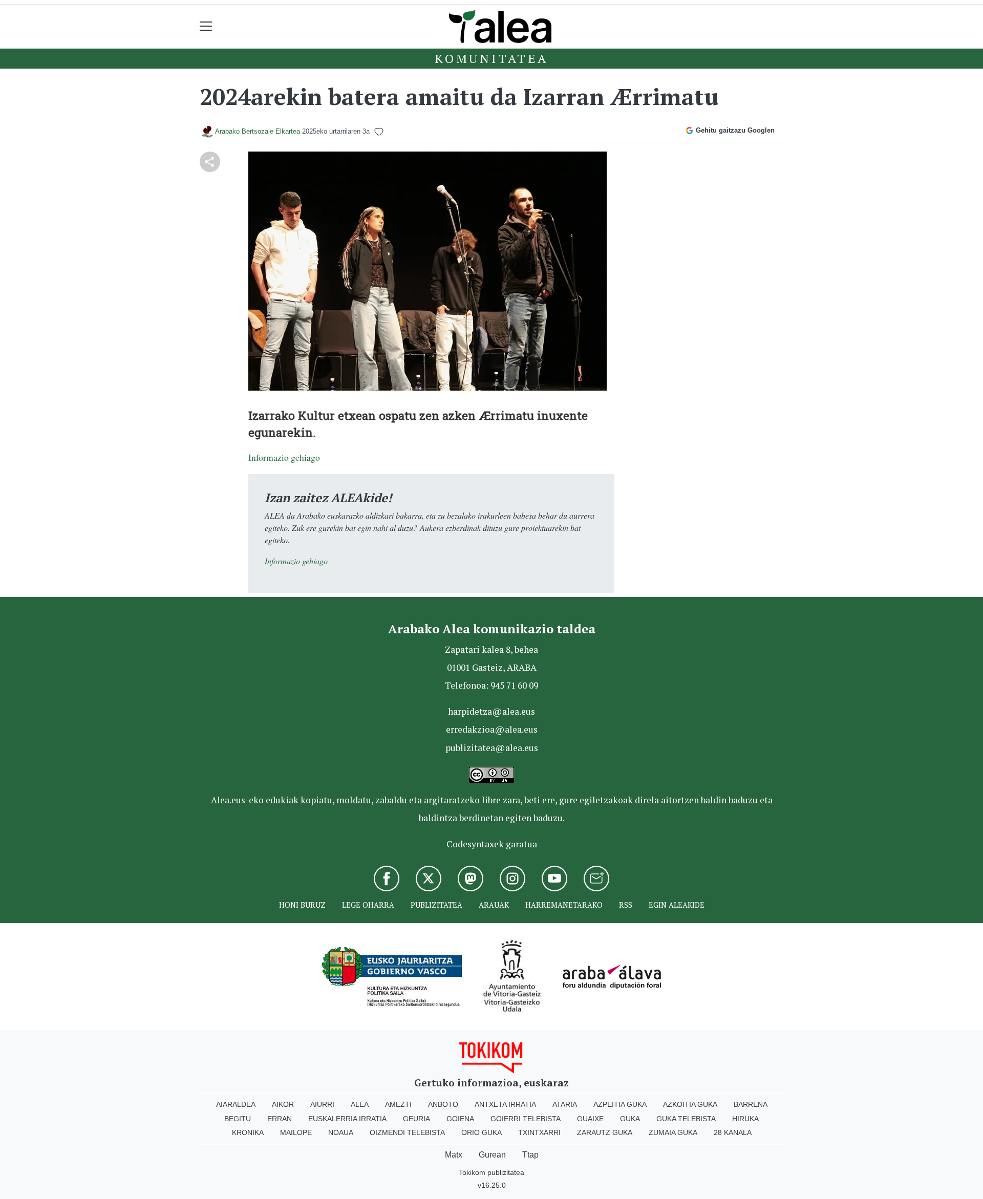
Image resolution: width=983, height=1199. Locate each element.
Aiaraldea (235, 1104)
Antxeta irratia (505, 1104)
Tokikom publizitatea (491, 1172)
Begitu (237, 1119)
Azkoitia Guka (690, 1104)
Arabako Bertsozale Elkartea (257, 131)
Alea (360, 1104)
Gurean (492, 1154)
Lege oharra (368, 905)
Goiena (460, 1119)
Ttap (530, 1154)
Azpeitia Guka (620, 1104)
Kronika (248, 1132)
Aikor (283, 1104)
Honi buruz (302, 905)
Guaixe (590, 1119)
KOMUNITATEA (491, 58)
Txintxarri (539, 1132)
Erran (279, 1119)
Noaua (340, 1132)
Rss (625, 905)
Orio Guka (481, 1132)
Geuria (416, 1119)
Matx (453, 1154)
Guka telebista (686, 1119)
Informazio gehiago (284, 457)
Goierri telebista (525, 1119)
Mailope (296, 1132)
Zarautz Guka (604, 1132)
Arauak (494, 905)
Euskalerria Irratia (347, 1119)
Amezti (398, 1104)
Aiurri (322, 1104)
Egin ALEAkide (676, 905)
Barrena (750, 1104)
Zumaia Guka (673, 1132)
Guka (630, 1119)
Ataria (564, 1104)
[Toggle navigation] (206, 26)
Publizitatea (436, 905)
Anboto (443, 1104)
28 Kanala (733, 1132)
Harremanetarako (564, 905)
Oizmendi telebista (407, 1132)
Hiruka (745, 1119)
